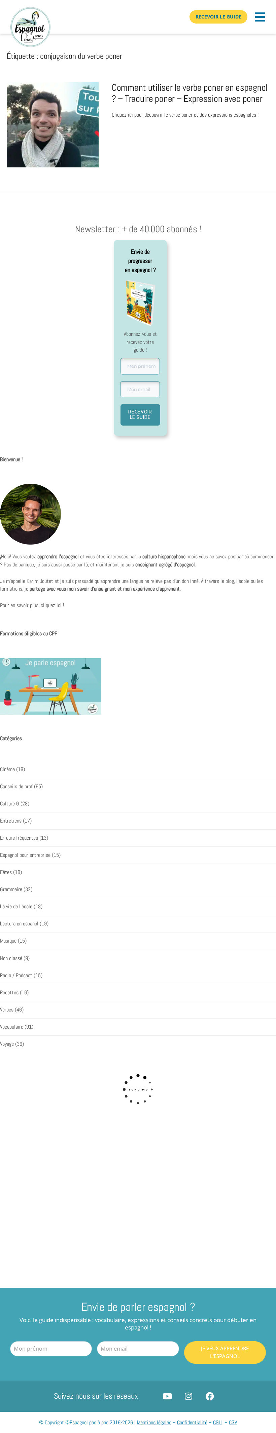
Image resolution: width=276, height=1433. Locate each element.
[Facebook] (209, 1396)
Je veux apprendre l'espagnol (225, 1352)
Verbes (6, 1009)
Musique (8, 941)
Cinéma (7, 769)
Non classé (11, 958)
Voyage (7, 1044)
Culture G (9, 803)
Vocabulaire (11, 1027)
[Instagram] (188, 1396)
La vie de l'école (16, 906)
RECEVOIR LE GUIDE (140, 414)
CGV (233, 1422)
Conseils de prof (16, 786)
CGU (217, 1422)
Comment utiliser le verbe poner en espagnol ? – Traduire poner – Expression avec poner (190, 93)
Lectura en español (19, 923)
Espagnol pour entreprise (25, 855)
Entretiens (11, 821)
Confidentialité (192, 1422)
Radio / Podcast (16, 975)
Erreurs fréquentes (19, 838)
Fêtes (6, 872)
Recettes (9, 992)
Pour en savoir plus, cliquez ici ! (32, 605)
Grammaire (11, 889)
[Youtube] (167, 1396)
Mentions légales (154, 1422)
